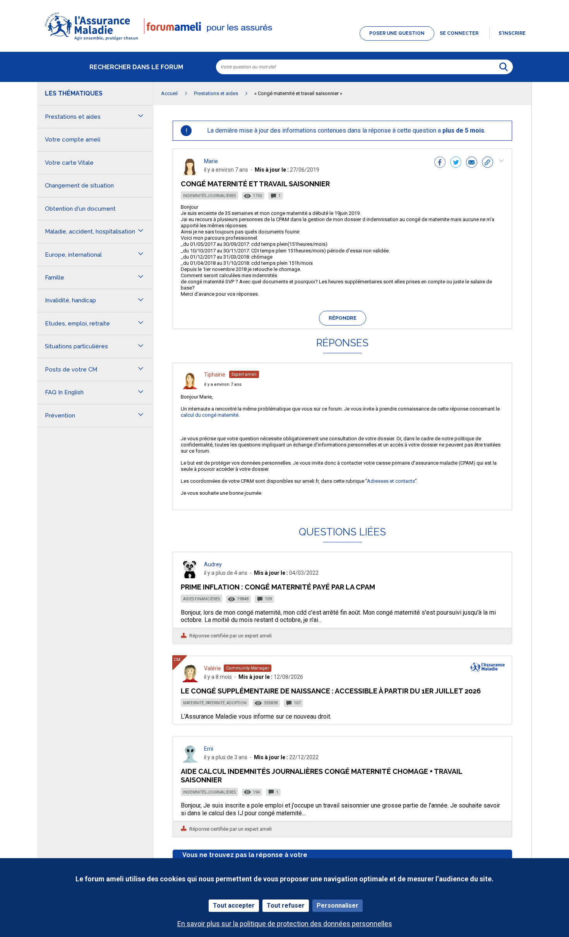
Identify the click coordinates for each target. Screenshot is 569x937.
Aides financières (201, 599)
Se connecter (459, 33)
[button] (284, 41)
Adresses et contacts (391, 481)
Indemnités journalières (209, 196)
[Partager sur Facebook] (440, 163)
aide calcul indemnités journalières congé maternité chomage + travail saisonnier (321, 775)
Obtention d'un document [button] (80, 208)
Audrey (213, 564)
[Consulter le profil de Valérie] (190, 680)
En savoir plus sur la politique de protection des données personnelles (284, 924)
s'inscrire (512, 33)
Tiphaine (214, 374)
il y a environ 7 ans (223, 384)
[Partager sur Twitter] (455, 163)
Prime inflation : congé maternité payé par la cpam (278, 587)
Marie (211, 161)
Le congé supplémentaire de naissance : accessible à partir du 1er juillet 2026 (331, 691)
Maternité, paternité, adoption (215, 703)
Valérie (212, 668)
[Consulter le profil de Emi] (190, 760)
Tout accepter (234, 905)
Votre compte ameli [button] (72, 139)
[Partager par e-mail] (471, 163)
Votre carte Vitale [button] (69, 162)
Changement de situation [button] (79, 185)
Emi (208, 749)
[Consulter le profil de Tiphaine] (190, 387)
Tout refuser (286, 905)
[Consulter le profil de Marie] (190, 173)
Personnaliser (337, 905)
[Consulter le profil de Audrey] (190, 576)
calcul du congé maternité (209, 415)
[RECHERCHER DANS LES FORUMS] (503, 67)
